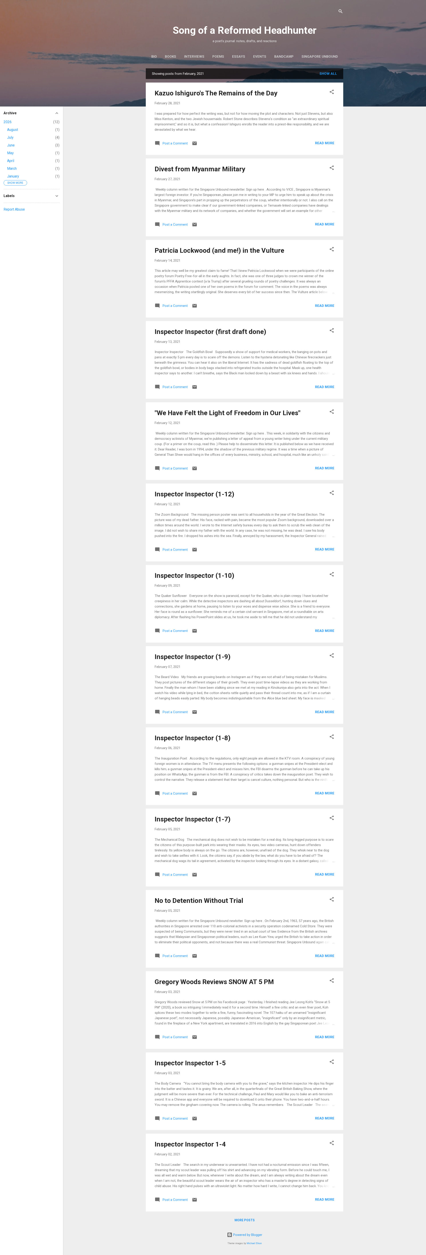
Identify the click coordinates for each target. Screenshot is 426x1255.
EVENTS (259, 57)
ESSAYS (238, 57)
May (10, 153)
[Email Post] (194, 145)
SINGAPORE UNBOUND (320, 57)
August (12, 130)
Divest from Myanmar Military (200, 169)
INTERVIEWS (194, 57)
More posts (245, 1220)
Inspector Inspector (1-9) (193, 657)
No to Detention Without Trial (199, 900)
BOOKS (170, 57)
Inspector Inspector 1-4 (190, 1144)
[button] (331, 92)
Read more (324, 143)
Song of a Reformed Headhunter (244, 30)
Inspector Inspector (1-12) (194, 494)
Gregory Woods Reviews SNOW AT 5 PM (214, 982)
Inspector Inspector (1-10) (194, 575)
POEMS (218, 57)
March (12, 168)
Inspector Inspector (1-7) (193, 819)
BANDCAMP (284, 57)
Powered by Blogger (247, 1235)
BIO (154, 57)
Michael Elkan (254, 1243)
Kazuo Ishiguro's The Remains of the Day (216, 93)
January (13, 176)
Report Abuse (14, 209)
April (10, 161)
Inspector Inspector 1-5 (190, 1063)
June (11, 145)
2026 (8, 122)
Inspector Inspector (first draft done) (210, 331)
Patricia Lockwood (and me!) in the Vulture (219, 250)
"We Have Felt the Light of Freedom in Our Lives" (227, 413)
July (10, 137)
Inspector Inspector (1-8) (193, 738)
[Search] (340, 12)
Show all (328, 74)
